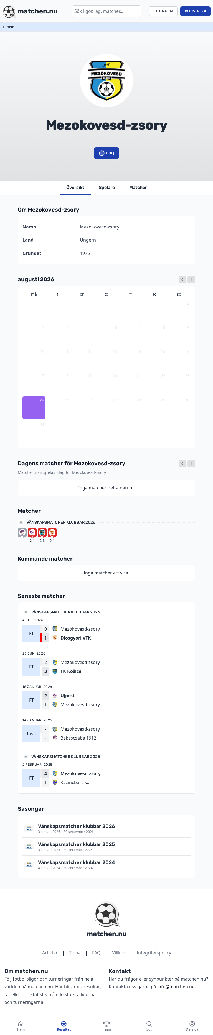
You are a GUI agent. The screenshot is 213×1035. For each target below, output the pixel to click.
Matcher (138, 187)
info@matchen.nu (176, 987)
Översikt (75, 187)
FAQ (96, 953)
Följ (110, 153)
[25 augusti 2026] (191, 463)
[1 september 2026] (191, 279)
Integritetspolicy (154, 953)
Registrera (195, 11)
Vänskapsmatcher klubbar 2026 (61, 522)
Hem (10, 26)
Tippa (75, 953)
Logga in (163, 11)
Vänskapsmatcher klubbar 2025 (65, 756)
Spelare (107, 187)
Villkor (118, 953)
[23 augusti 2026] (182, 463)
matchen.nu (106, 934)
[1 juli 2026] (182, 279)
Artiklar (50, 953)
